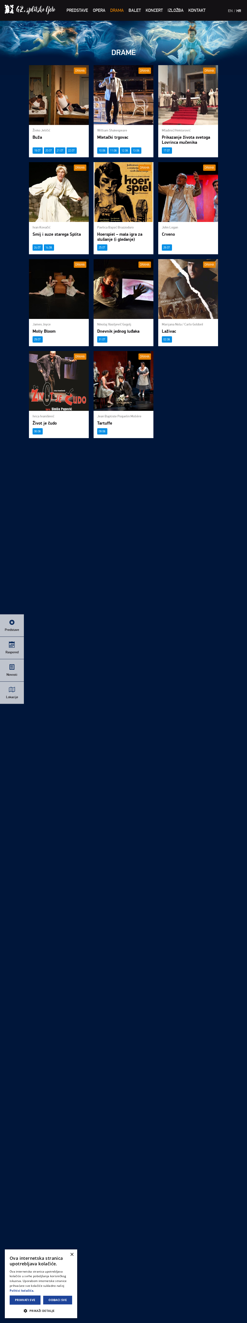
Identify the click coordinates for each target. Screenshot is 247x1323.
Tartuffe (104, 423)
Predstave (77, 10)
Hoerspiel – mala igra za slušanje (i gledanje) (119, 237)
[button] (41, 1310)
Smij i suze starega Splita (57, 234)
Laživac (169, 331)
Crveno (168, 234)
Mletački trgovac (112, 137)
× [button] (72, 1254)
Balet (135, 10)
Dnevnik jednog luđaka (118, 331)
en (230, 10)
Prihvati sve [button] (25, 1300)
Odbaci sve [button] (57, 1300)
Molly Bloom (44, 331)
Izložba (176, 10)
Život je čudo (45, 423)
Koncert (154, 10)
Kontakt (197, 10)
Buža (37, 137)
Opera (99, 10)
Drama (117, 10)
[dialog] (41, 1283)
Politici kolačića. (22, 1291)
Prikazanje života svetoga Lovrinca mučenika (186, 140)
